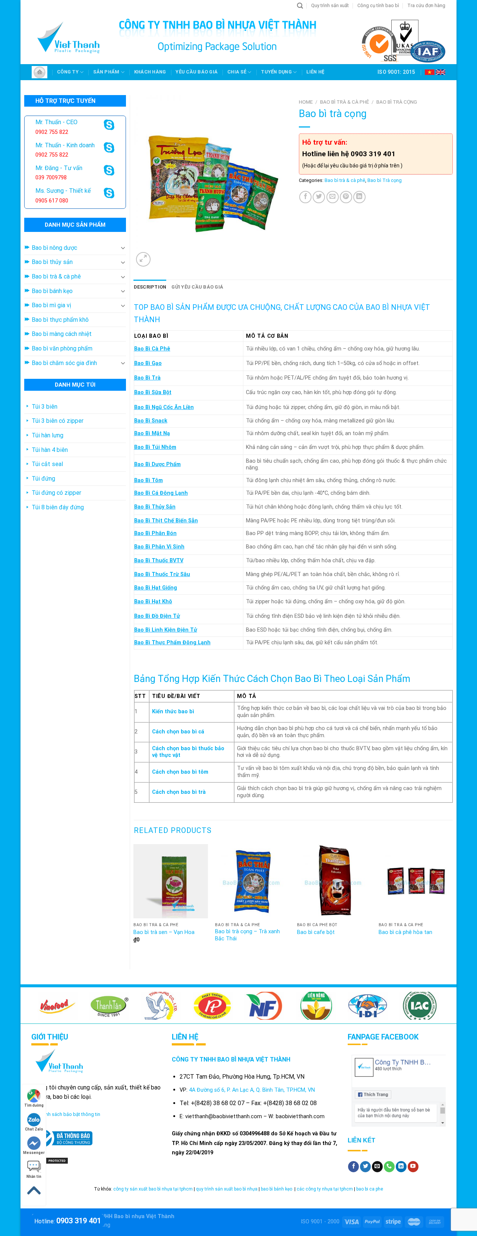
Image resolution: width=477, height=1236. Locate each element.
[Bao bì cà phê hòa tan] (416, 881)
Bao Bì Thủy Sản (155, 507)
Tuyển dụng (276, 72)
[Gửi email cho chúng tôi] (377, 1166)
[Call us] (389, 1166)
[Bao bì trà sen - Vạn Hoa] (170, 881)
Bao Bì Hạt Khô (153, 601)
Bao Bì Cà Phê (152, 349)
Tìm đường (34, 1105)
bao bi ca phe (369, 1189)
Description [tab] (150, 287)
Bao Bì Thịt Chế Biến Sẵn (166, 521)
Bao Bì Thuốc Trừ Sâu (162, 574)
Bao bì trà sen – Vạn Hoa (164, 932)
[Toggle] (123, 247)
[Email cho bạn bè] (332, 197)
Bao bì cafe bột (316, 932)
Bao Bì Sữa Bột (152, 392)
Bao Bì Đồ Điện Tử (157, 616)
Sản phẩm (106, 72)
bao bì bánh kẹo (277, 1189)
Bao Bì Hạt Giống (155, 588)
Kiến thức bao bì (173, 711)
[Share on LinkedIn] (359, 197)
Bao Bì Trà (147, 378)
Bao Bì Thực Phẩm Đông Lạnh (172, 642)
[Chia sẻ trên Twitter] (319, 197)
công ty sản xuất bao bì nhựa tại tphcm (153, 1189)
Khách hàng (150, 72)
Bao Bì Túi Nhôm (155, 447)
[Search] (300, 5)
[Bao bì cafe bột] (334, 881)
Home (306, 102)
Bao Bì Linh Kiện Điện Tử (165, 630)
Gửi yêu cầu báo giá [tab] (197, 287)
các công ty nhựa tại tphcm (325, 1189)
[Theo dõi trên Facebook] (353, 1166)
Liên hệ (315, 72)
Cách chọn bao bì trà (179, 792)
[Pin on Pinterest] (346, 197)
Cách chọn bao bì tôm (180, 772)
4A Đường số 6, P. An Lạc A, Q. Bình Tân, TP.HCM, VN (252, 1090)
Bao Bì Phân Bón (155, 533)
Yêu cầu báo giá (197, 72)
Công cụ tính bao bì (378, 5)
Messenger (34, 1153)
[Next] (452, 900)
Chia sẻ (236, 72)
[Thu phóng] (143, 259)
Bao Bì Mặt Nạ (152, 433)
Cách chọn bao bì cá (178, 732)
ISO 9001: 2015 (396, 72)
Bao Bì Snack (150, 421)
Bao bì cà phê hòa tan (405, 932)
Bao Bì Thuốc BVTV (158, 560)
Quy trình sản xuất (330, 5)
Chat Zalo (34, 1129)
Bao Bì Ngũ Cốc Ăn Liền (164, 407)
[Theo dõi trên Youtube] (413, 1166)
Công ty (68, 72)
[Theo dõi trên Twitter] (365, 1166)
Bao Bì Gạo (148, 363)
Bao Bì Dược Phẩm (157, 464)
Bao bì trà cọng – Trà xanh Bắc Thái (247, 935)
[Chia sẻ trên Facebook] (305, 197)
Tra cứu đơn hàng (426, 5)
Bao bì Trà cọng (396, 102)
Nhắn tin (33, 1176)
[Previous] (134, 900)
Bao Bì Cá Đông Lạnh (161, 493)
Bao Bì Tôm (148, 480)
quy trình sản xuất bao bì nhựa (227, 1189)
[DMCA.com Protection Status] (50, 1160)
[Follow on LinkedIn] (401, 1166)
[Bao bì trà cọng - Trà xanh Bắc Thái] (252, 881)
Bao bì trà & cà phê (344, 102)
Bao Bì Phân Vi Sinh (159, 547)
